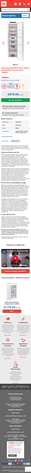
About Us (5, 386)
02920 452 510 (15, 429)
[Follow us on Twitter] (16, 460)
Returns (10, 387)
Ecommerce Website (14, 471)
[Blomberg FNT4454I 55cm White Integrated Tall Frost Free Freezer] (15, 41)
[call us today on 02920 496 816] (24, 5)
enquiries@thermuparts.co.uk (15, 432)
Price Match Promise (21, 386)
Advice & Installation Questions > (15, 271)
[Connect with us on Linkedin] (22, 460)
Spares (15, 387)
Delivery (3, 387)
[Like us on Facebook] (18, 460)
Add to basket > (16, 100)
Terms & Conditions (22, 467)
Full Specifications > (7, 136)
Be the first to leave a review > (10, 80)
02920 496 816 (16, 413)
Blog (28, 387)
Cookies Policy (7, 467)
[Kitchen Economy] (3, 4)
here (27, 237)
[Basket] (15, 3)
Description (5, 141)
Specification (15, 141)
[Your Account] (20, 3)
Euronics (11, 386)
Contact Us (22, 387)
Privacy (14, 467)
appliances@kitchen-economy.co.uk (15, 416)
